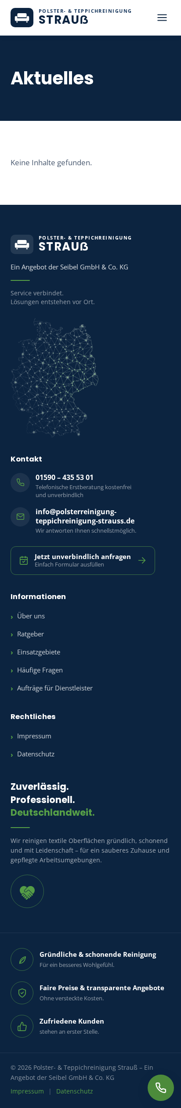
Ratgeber (30, 634)
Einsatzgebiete (38, 652)
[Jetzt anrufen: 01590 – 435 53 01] (161, 1088)
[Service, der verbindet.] (27, 891)
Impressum (34, 736)
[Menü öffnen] (162, 17)
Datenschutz (35, 754)
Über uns (31, 616)
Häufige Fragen (40, 670)
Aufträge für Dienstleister (55, 688)
